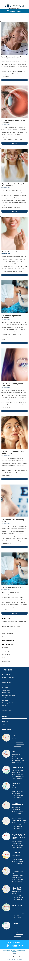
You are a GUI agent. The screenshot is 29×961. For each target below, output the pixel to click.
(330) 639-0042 (18, 899)
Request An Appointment (9, 675)
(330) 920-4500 (19, 811)
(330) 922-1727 (17, 797)
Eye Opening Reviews (7, 651)
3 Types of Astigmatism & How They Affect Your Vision (14, 622)
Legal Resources (6, 708)
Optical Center (6, 692)
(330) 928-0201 (19, 742)
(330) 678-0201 (19, 758)
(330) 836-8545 (19, 774)
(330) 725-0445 (18, 828)
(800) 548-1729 (20, 744)
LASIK (3, 658)
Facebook (5, 721)
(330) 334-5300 (18, 863)
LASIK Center (6, 685)
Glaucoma (5, 687)
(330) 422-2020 (19, 934)
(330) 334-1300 (19, 861)
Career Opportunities (8, 677)
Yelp (3, 724)
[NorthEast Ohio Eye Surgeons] (14, 6)
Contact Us (5, 680)
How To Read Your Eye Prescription (10, 630)
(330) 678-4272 (17, 762)
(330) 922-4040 (19, 795)
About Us (4, 698)
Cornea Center (6, 690)
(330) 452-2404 (18, 881)
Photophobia (5, 636)
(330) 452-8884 (19, 879)
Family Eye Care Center (8, 695)
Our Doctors (5, 700)
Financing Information (8, 703)
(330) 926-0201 (17, 746)
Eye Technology (6, 654)
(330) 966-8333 (18, 917)
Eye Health (5, 647)
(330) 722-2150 (19, 845)
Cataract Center (6, 682)
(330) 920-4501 (17, 813)
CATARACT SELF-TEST (8, 958)
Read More (14, 80)
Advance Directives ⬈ (8, 710)
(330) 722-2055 (18, 847)
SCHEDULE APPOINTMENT (20, 958)
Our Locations (6, 705)
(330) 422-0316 (17, 936)
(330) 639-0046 (19, 897)
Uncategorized (6, 661)
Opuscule (14, 953)
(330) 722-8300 (19, 826)
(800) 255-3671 (20, 776)
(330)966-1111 (19, 916)
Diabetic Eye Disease (7, 633)
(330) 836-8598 (18, 778)
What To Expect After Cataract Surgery (11, 626)
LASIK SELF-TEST (14, 958)
